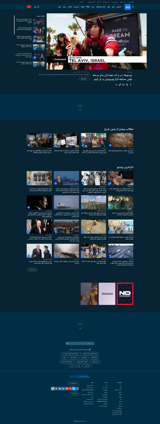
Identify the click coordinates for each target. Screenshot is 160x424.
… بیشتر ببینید (84, 78)
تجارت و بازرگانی (100, 7)
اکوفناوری (131, 259)
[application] (97, 41)
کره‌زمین (76, 7)
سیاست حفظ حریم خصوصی (87, 395)
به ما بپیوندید (104, 395)
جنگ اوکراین (94, 358)
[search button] (67, 2)
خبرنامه (75, 394)
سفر (93, 7)
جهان (108, 7)
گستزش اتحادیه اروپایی (82, 362)
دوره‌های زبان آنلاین (103, 406)
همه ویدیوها (33, 270)
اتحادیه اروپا (73, 358)
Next (88, 7)
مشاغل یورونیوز (89, 399)
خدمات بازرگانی (89, 388)
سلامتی (70, 7)
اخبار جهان (76, 211)
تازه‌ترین (118, 7)
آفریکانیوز (105, 404)
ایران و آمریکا (95, 362)
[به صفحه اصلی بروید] (128, 7)
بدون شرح (131, 148)
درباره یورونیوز (90, 385)
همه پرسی (87, 366)
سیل (79, 366)
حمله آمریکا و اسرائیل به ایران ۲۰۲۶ (70, 354)
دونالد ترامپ (84, 358)
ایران (51, 186)
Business (130, 186)
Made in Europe (101, 211)
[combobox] (76, 2)
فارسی (130, 2)
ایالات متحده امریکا (74, 186)
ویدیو (64, 7)
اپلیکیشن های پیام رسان (102, 399)
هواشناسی (105, 390)
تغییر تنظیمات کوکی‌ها (88, 404)
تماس (92, 397)
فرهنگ (83, 7)
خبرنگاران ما (119, 408)
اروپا (113, 7)
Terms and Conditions (87, 390)
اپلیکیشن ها (105, 397)
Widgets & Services (102, 401)
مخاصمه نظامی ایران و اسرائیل (90, 354)
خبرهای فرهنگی (102, 186)
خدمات (105, 383)
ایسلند (64, 358)
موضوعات (119, 383)
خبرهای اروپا (130, 211)
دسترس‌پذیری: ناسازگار (88, 401)
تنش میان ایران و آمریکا (67, 362)
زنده (29, 6)
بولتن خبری (105, 388)
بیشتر (92, 383)
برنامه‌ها (120, 406)
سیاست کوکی (90, 392)
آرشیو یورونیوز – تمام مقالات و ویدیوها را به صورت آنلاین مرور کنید (117, 412)
